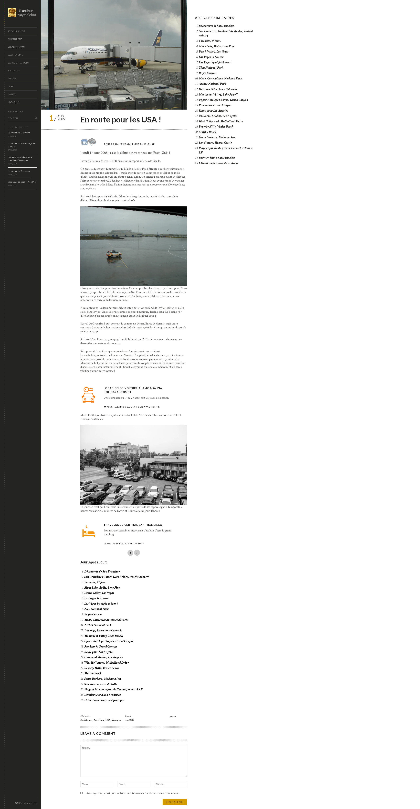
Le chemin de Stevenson (19, 133)
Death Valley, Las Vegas (99, 593)
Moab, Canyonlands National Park (105, 620)
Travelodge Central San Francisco (133, 524)
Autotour (99, 720)
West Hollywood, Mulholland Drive (106, 662)
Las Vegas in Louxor (96, 598)
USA (108, 720)
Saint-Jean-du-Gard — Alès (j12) (22, 182)
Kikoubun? (13, 102)
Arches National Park (98, 625)
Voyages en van (16, 47)
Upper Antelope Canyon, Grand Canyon (109, 641)
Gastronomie (15, 55)
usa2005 (129, 720)
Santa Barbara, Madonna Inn (102, 679)
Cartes (11, 94)
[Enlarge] (182, 210)
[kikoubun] (22, 13)
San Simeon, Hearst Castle (100, 684)
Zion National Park (96, 609)
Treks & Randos (16, 31)
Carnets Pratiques (18, 63)
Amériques (86, 720)
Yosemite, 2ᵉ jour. (95, 582)
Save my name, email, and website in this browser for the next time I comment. (132, 793)
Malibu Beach (93, 673)
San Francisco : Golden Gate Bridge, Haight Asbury (116, 577)
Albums (12, 78)
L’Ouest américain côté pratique (104, 700)
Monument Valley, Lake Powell (103, 636)
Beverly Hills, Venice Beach (101, 668)
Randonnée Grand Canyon (100, 646)
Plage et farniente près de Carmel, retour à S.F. (113, 689)
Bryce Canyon (93, 614)
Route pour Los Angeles (99, 652)
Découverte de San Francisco (102, 571)
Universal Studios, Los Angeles (103, 657)
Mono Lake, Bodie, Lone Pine (102, 587)
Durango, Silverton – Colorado (103, 630)
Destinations (15, 39)
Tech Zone (13, 70)
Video (11, 86)
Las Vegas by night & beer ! (101, 604)
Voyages (116, 720)
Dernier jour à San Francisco (102, 695)
